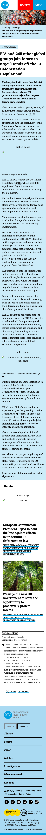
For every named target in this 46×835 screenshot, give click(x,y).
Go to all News (10, 633)
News (14, 27)
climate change (20, 648)
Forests (20, 637)
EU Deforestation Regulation (17, 657)
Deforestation (20, 640)
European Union (33, 667)
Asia (16, 644)
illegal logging (26, 676)
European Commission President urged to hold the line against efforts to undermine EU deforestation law (21, 549)
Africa (9, 644)
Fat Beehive (37, 829)
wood (38, 682)
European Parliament (14, 667)
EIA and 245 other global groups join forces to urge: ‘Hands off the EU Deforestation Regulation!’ (22, 33)
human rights (10, 676)
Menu (39, 5)
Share (25, 691)
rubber (17, 682)
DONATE (25, 5)
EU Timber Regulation (13, 660)
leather (20, 679)
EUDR (28, 660)
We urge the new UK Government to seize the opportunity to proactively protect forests (23, 617)
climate (7, 648)
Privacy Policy (25, 794)
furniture (8, 673)
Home (4, 27)
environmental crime (13, 654)
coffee (40, 648)
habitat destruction (25, 673)
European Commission (13, 663)
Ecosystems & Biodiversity (31, 651)
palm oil (7, 682)
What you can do (13, 774)
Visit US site (9, 791)
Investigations (12, 766)
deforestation (10, 651)
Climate (8, 733)
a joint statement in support (21, 422)
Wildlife (8, 758)
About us (9, 782)
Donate (24, 726)
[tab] (6, 27)
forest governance (19, 670)
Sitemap (19, 790)
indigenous (9, 679)
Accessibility (29, 790)
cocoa (32, 648)
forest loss (35, 670)
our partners (32, 679)
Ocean (7, 750)
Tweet (12, 691)
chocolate (33, 644)
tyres (30, 682)
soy (24, 682)
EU (27, 654)
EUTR (6, 670)
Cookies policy (11, 794)
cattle (23, 644)
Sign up (10, 726)
